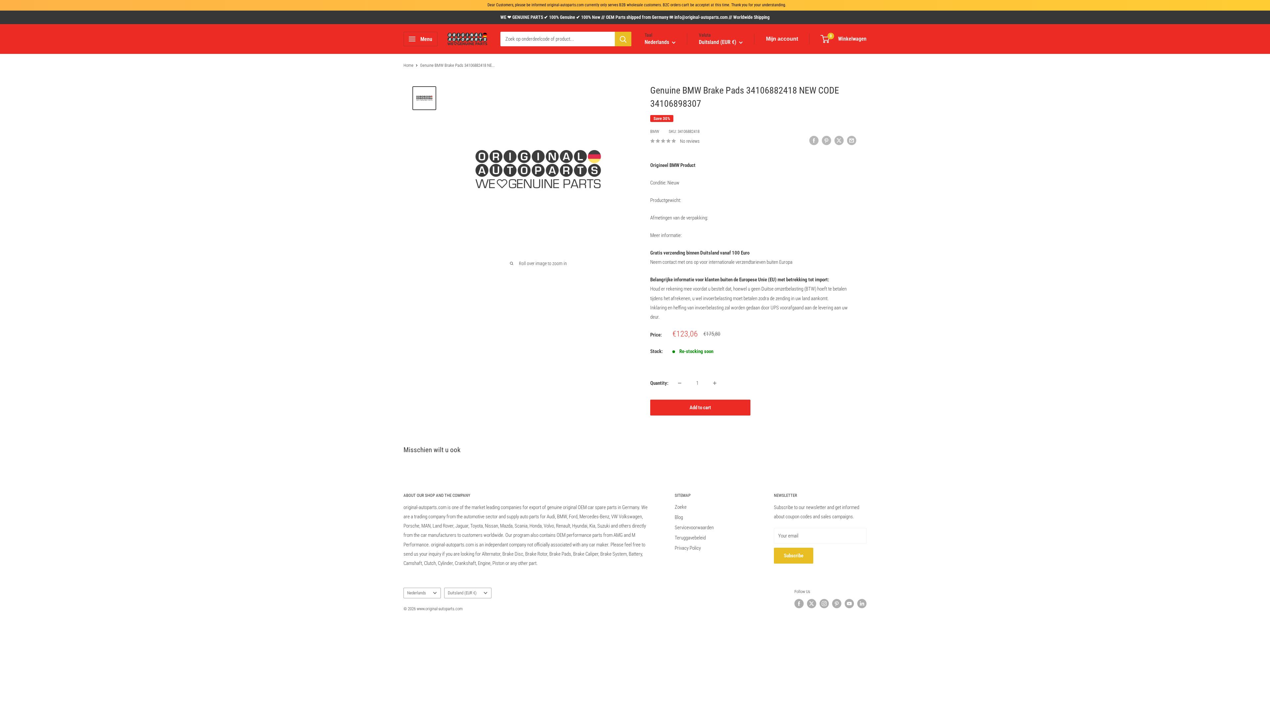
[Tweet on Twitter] (839, 140)
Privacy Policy (688, 548)
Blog (679, 517)
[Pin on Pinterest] (826, 140)
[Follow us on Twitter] (811, 603)
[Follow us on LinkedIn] (862, 603)
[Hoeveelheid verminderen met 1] (680, 383)
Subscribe (793, 556)
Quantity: (659, 383)
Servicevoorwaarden (694, 528)
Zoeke (681, 507)
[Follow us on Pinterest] (836, 603)
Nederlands (416, 592)
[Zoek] (623, 39)
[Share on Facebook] (814, 140)
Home (408, 65)
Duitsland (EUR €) (462, 592)
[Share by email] (851, 140)
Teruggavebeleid (690, 538)
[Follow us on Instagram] (824, 603)
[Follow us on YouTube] (849, 603)
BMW (654, 131)
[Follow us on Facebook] (799, 603)
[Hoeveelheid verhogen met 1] (715, 383)
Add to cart (700, 408)
